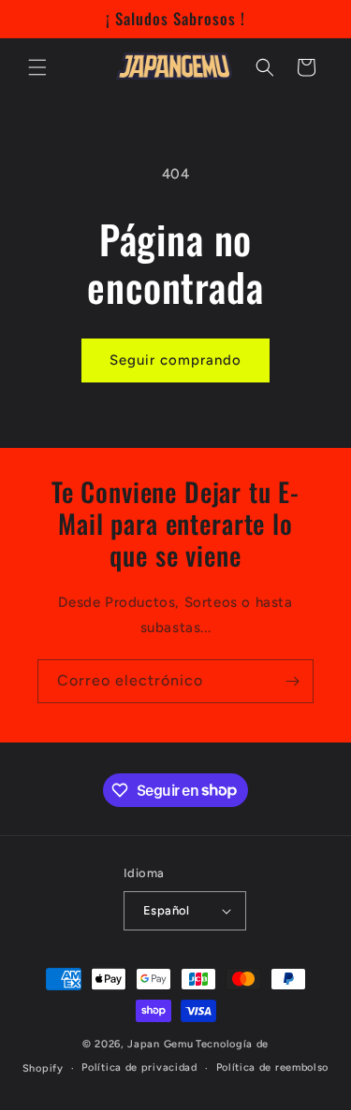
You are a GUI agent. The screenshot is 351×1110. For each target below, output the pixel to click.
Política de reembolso (272, 1067)
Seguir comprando (175, 360)
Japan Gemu (160, 1044)
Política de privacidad (139, 1067)
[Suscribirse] (292, 681)
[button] (37, 67)
